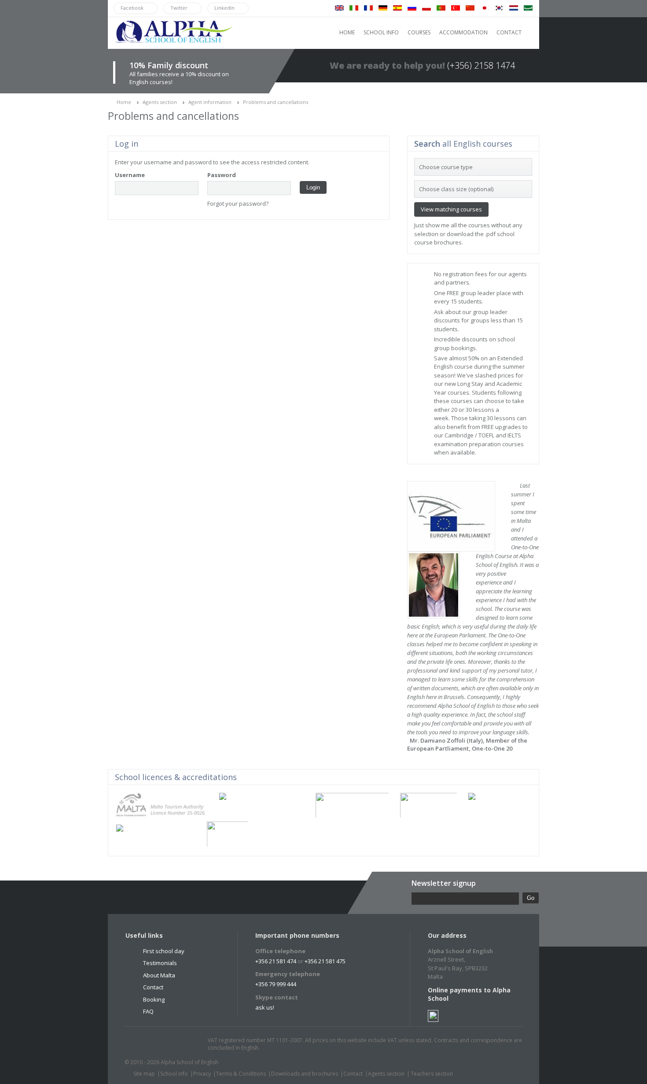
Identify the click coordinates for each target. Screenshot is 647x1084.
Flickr (173, 1044)
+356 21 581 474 (275, 961)
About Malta (159, 975)
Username (130, 175)
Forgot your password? (237, 203)
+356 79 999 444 (275, 984)
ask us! (264, 1007)
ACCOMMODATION (463, 32)
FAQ (148, 1011)
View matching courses (451, 209)
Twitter (140, 1044)
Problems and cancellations (275, 102)
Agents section (160, 102)
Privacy (202, 1073)
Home (124, 102)
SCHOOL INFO (381, 32)
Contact (153, 987)
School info (174, 1073)
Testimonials (160, 963)
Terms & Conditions (241, 1073)
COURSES (419, 32)
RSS (190, 1044)
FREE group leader (471, 293)
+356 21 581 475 (325, 961)
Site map (144, 1073)
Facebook (156, 1044)
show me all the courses (457, 225)
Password (221, 175)
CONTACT (509, 32)
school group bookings (474, 343)
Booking (154, 999)
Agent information (210, 102)
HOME (347, 32)
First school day (163, 951)
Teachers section (432, 1073)
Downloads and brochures (304, 1073)
